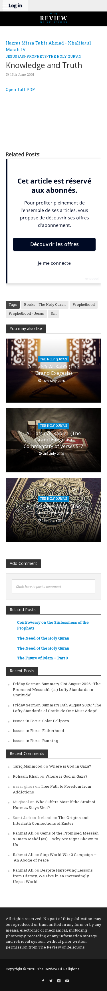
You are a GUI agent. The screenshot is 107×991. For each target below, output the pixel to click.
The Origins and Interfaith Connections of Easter (51, 820)
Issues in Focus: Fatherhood (38, 730)
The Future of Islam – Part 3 (42, 657)
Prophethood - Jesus (26, 313)
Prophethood (83, 304)
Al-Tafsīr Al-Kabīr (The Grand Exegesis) (53, 370)
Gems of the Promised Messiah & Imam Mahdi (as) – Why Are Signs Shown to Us (56, 838)
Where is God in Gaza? (70, 766)
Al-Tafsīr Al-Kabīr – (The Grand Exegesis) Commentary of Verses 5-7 (53, 439)
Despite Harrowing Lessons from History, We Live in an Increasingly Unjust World (53, 876)
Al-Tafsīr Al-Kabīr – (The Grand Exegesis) (53, 509)
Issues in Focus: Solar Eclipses (41, 720)
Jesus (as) (15, 56)
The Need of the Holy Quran (43, 638)
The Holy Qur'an (65, 56)
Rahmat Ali (23, 833)
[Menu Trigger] (5, 5)
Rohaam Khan (26, 776)
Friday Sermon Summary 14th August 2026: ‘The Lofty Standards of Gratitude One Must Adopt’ (57, 707)
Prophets (37, 56)
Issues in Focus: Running (35, 740)
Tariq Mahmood (28, 766)
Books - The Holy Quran (45, 304)
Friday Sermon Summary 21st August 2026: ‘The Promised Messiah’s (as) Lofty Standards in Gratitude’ (57, 689)
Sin (53, 313)
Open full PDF (20, 89)
